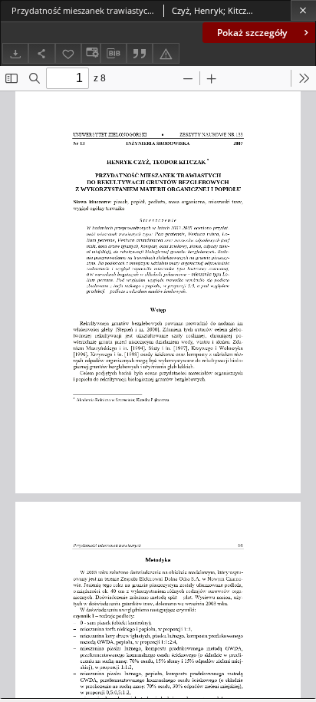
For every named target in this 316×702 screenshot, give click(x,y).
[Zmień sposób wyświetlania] (90, 53)
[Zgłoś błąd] (166, 53)
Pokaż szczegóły (252, 32)
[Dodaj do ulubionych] (68, 53)
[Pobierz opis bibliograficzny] (113, 53)
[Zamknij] (303, 10)
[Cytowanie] (140, 53)
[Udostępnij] (41, 53)
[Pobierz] (15, 53)
